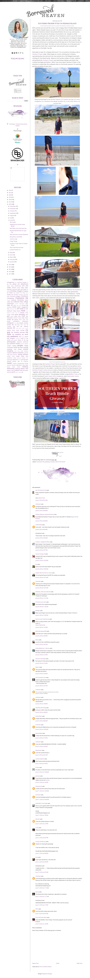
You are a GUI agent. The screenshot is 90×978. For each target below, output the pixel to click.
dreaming (9, 307)
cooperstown (10, 303)
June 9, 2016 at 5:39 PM (42, 746)
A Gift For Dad (13, 239)
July (11, 218)
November (13, 208)
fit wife (26, 309)
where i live (24, 368)
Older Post (79, 963)
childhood (13, 300)
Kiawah (21, 323)
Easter (19, 307)
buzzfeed (16, 294)
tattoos (23, 358)
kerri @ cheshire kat (41, 490)
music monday (20, 330)
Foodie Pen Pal (15, 312)
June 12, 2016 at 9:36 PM (42, 862)
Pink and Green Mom (41, 917)
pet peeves (14, 340)
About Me (23, 1)
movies (9, 330)
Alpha (12, 286)
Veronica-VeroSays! (41, 658)
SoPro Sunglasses (58, 376)
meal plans (18, 328)
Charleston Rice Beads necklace (53, 101)
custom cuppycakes (19, 303)
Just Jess (38, 776)
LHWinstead (39, 525)
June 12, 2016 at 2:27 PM (42, 823)
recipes (20, 345)
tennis (19, 359)
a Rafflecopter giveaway (57, 411)
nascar (23, 336)
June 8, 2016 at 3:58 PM (42, 693)
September (13, 213)
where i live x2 (11, 370)
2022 (10, 190)
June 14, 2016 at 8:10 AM (42, 913)
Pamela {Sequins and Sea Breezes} (45, 514)
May (11, 252)
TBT (27, 358)
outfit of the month (60, 462)
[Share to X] (54, 460)
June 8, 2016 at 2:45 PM (42, 673)
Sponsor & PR (71, 1)
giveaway (47, 462)
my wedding (16, 334)
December (13, 206)
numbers (18, 338)
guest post (17, 316)
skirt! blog (16, 351)
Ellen (37, 909)
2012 (10, 271)
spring (20, 354)
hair (27, 316)
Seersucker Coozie (73, 376)
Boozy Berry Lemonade (16, 237)
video (26, 365)
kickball (26, 323)
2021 (10, 192)
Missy (37, 640)
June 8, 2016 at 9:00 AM (42, 538)
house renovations (13, 321)
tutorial (14, 365)
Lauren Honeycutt (40, 554)
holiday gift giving (12, 319)
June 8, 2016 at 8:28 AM (42, 510)
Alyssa (37, 892)
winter (26, 370)
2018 (10, 199)
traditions (26, 361)
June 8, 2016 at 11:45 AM (42, 606)
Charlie (8, 300)
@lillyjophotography (62, 361)
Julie (37, 857)
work (13, 372)
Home (15, 1)
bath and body (22, 289)
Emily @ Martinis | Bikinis (42, 648)
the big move (24, 359)
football (22, 312)
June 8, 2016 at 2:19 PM (42, 663)
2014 (10, 267)
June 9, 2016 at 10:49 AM (42, 729)
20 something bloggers (21, 282)
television (15, 359)
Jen (36, 564)
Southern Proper (37, 54)
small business (24, 351)
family (21, 309)
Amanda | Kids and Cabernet (43, 591)
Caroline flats (57, 103)
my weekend (12, 336)
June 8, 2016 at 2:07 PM (42, 644)
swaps (17, 356)
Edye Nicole (39, 750)
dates (26, 303)
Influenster (25, 321)
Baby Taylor (24, 287)
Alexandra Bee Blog (41, 707)
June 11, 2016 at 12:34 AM (42, 791)
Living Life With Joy (41, 841)
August (12, 215)
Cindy (37, 827)
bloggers (20, 291)
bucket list (10, 294)
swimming (19, 358)
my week (25, 334)
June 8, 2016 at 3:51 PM (42, 686)
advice (8, 286)
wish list (9, 372)
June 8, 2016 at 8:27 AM (42, 500)
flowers (19, 311)
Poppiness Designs (47, 973)
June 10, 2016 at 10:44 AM (42, 772)
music (13, 330)
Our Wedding (59, 1)
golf (8, 316)
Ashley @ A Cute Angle (41, 803)
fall (18, 309)
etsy (8, 309)
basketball (14, 289)
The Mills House (55, 293)
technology (9, 359)
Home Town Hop (23, 319)
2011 (10, 274)
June (11, 220)
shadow (25, 349)
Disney (24, 305)
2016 (10, 204)
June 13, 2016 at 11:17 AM (42, 896)
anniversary (18, 286)
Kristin (37, 767)
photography (11, 342)
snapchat (9, 353)
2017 (10, 202)
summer (25, 354)
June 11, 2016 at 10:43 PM (42, 799)
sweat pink (24, 356)
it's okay (16, 323)
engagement (25, 307)
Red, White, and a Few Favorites (18, 228)
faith (15, 309)
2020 (10, 195)
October (12, 211)
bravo (27, 292)
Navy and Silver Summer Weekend (19, 234)
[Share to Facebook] (55, 460)
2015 (10, 264)
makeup (26, 326)
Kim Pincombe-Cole (41, 677)
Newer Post (35, 963)
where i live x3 (19, 370)
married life (11, 328)
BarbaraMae (39, 733)
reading (14, 345)
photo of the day (23, 340)
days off (10, 305)
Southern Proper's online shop (41, 370)
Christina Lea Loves (41, 602)
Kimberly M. (39, 786)
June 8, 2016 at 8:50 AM (42, 529)
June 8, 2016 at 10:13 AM (42, 577)
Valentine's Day (20, 365)
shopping (10, 351)
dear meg (19, 305)
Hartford (15, 318)
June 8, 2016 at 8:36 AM (42, 521)
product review (15, 343)
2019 (10, 197)
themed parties (11, 361)
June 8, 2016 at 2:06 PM (42, 636)
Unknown (38, 504)
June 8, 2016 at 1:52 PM (42, 627)
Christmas (20, 300)
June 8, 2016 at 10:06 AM (42, 569)
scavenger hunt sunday (14, 349)
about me (16, 284)
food (23, 310)
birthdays (13, 291)
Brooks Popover (56, 99)
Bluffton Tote (73, 374)
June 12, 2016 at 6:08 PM (42, 853)
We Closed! (13, 222)
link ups (19, 326)
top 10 (20, 361)
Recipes (48, 1)
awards (18, 287)
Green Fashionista (40, 625)
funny (12, 314)
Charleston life (36, 1)
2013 (10, 269)
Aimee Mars (39, 716)
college (26, 302)
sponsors (15, 354)
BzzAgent (21, 294)
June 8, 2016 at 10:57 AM (42, 588)
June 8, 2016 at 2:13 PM (42, 655)
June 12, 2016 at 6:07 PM (42, 837)
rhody (26, 346)
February (12, 259)
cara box (26, 294)
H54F (23, 316)
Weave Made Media (13, 367)
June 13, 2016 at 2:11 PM (42, 905)
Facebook (12, 309)
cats (8, 296)
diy (27, 305)
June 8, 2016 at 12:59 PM (42, 615)
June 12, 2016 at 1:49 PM (42, 815)
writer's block (18, 372)
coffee (26, 300)
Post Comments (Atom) (45, 966)
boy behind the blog (19, 292)
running (25, 347)
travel (9, 363)
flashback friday (11, 311)
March (12, 257)
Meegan (38, 610)
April (11, 255)
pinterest (19, 342)
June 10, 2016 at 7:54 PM (42, 782)
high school (25, 318)
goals (27, 314)
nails (20, 336)
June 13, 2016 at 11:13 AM (42, 888)
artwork (14, 287)
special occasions (18, 353)
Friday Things (13, 241)
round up (16, 347)
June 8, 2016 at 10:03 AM (42, 560)
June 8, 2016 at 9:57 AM (42, 550)
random (9, 345)
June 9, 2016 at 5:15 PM (42, 738)
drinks (14, 307)
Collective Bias (18, 302)
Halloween (10, 318)
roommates (10, 347)
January (12, 262)
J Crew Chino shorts (72, 101)
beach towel (48, 376)
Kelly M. (38, 819)
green (12, 316)
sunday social (10, 356)
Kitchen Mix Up (11, 324)
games (16, 314)
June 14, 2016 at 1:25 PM (42, 924)
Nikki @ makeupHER (41, 631)
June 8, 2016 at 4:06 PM (42, 712)
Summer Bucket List (15, 249)
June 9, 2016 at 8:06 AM (42, 721)
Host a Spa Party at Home (16, 247)
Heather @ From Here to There (44, 573)
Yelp (22, 372)
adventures (24, 284)
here (69, 366)
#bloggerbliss (10, 282)
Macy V (37, 667)
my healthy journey (18, 332)
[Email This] (51, 460)
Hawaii (19, 318)
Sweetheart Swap (11, 358)
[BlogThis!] (53, 460)
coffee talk (10, 302)
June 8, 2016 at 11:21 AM (42, 598)
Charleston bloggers (15, 296)
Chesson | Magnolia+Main (43, 542)
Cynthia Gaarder (40, 759)
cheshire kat (41, 498)
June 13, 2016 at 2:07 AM (42, 872)
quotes (26, 343)
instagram (10, 323)
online (79, 366)
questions (22, 343)
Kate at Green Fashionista (42, 619)
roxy (21, 347)
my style (52, 462)
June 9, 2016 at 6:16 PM (42, 763)
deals (14, 305)
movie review (25, 328)
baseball (9, 289)
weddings (17, 368)
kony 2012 (20, 324)
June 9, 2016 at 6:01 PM (42, 755)
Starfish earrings (68, 99)
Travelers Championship (18, 363)
